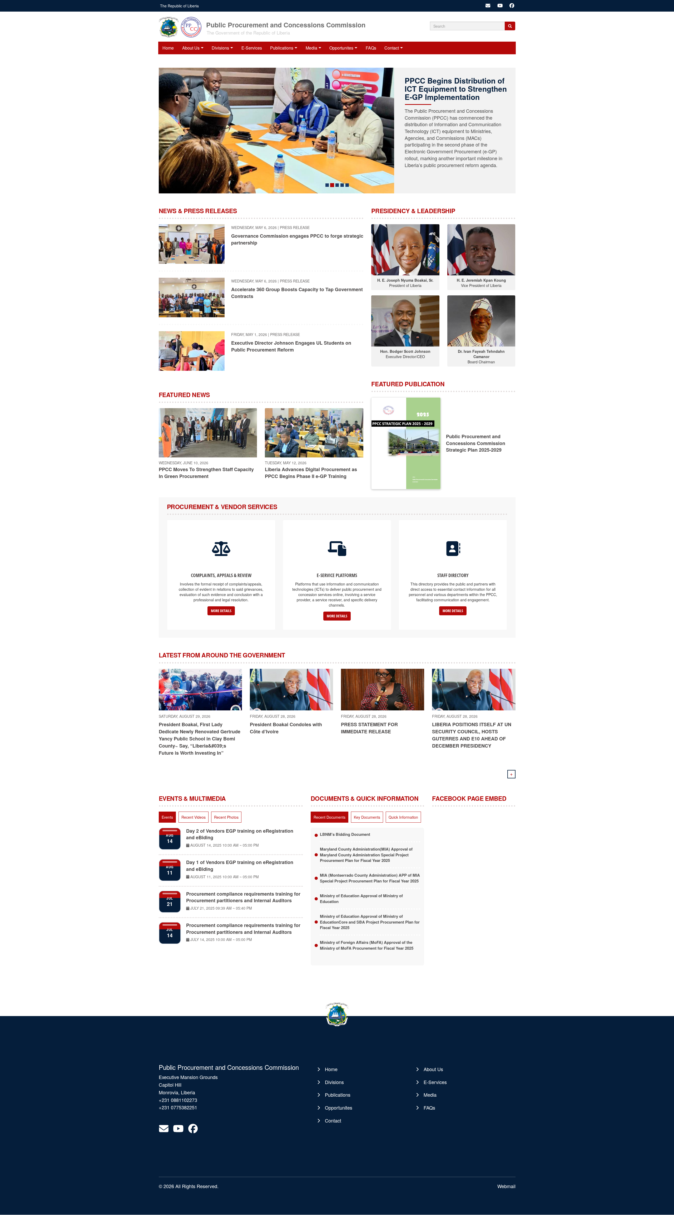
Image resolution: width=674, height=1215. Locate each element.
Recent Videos (193, 817)
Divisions (220, 48)
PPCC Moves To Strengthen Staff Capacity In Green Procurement (206, 473)
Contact (391, 48)
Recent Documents (329, 817)
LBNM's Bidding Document (345, 834)
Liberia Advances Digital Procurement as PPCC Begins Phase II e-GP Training (311, 473)
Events (167, 817)
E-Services (251, 48)
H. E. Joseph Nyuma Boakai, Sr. (405, 280)
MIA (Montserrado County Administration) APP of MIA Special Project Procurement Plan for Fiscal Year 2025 (370, 878)
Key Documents (367, 817)
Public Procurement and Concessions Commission (285, 24)
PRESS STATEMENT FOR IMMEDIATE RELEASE (369, 728)
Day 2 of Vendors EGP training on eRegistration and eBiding (239, 834)
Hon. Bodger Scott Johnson (405, 351)
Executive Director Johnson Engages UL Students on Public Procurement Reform (291, 346)
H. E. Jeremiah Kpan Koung (481, 280)
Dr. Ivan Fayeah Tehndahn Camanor (481, 354)
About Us (191, 48)
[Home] (182, 27)
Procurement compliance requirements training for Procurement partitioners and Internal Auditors (243, 897)
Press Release (295, 227)
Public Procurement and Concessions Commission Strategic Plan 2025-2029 (475, 443)
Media (311, 48)
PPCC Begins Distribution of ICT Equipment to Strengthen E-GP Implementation (428, 88)
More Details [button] (221, 610)
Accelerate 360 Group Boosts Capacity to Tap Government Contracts (297, 293)
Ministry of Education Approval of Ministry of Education (361, 898)
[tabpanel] (231, 886)
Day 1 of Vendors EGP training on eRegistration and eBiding (239, 865)
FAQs (371, 48)
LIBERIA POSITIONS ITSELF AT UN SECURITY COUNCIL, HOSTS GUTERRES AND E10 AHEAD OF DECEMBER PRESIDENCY (471, 735)
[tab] (167, 817)
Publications (281, 48)
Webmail (506, 1186)
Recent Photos (226, 817)
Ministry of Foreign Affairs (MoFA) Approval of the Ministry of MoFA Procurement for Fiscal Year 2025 (366, 945)
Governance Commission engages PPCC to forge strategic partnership (297, 239)
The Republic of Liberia (179, 5)
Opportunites (341, 48)
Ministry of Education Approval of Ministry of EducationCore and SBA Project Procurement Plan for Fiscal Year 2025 (370, 921)
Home (168, 48)
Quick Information (403, 817)
